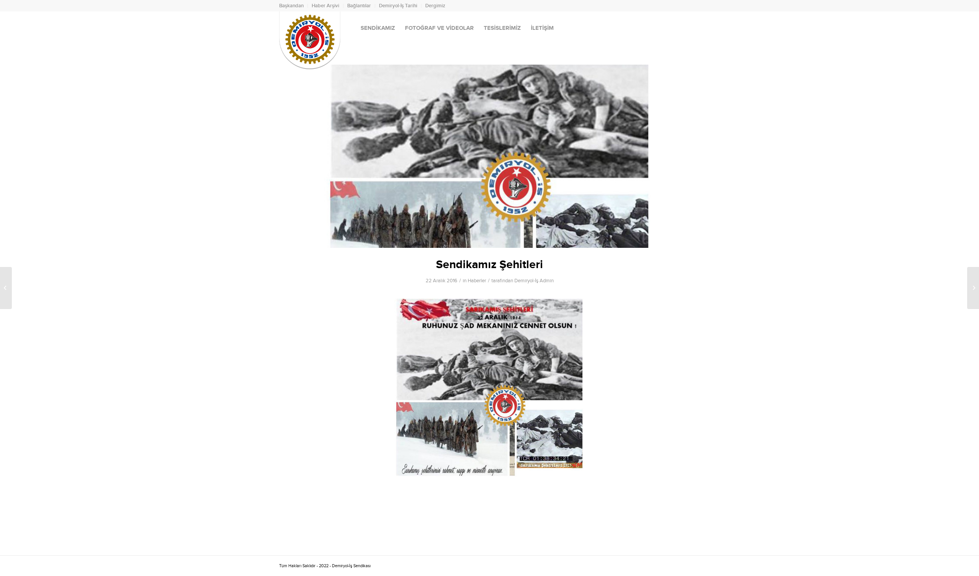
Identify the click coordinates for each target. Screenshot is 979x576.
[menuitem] (293, 6)
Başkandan (291, 6)
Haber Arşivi (325, 6)
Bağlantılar (359, 6)
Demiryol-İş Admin (534, 281)
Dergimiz (435, 6)
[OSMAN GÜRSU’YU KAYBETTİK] (973, 288)
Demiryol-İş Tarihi (398, 6)
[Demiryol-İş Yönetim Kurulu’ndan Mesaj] (6, 288)
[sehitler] (489, 156)
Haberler (477, 281)
